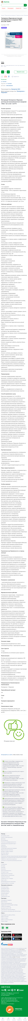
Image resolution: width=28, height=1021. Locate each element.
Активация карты (5, 888)
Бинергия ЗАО (15, 89)
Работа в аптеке (4, 916)
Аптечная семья (5, 887)
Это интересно (4, 840)
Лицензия (3, 845)
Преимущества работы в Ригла (8, 915)
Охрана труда (4, 921)
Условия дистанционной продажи (9, 848)
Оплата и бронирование (6, 837)
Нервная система (19, 15)
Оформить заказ (20, 71)
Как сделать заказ (5, 835)
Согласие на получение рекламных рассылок (11, 860)
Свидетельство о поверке (7, 878)
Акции (3, 8)
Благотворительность (6, 870)
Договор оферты (5, 853)
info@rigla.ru (11, 1003)
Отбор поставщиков (5, 906)
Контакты (3, 869)
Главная (2, 15)
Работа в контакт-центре (7, 919)
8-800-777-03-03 (5, 987)
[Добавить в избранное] (2, 76)
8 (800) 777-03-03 (16, 957)
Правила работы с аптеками (7, 883)
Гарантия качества (5, 877)
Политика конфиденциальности (8, 842)
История (3, 866)
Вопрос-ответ (4, 894)
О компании (4, 864)
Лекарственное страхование (7, 875)
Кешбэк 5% (18, 8)
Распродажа (10, 8)
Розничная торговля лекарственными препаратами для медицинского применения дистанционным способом (14, 857)
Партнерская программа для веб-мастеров (11, 911)
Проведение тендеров (6, 900)
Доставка (3, 839)
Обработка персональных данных (9, 859)
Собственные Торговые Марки (8, 909)
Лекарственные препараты (10, 15)
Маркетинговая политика (7, 849)
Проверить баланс (5, 891)
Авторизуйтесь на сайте (6, 754)
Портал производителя (6, 903)
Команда (3, 867)
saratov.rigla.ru (22, 949)
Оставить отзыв (4, 872)
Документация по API (6, 908)
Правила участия (5, 890)
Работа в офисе (4, 918)
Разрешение (4, 846)
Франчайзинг (4, 901)
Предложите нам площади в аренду (9, 904)
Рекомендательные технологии (8, 881)
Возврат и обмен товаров (7, 851)
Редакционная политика (6, 873)
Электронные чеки (5, 896)
